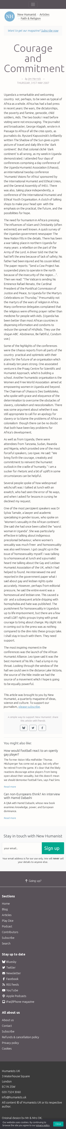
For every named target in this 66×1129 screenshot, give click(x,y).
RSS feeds (12, 984)
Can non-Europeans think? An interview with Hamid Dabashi (32, 796)
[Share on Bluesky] (23, 728)
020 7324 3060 (11, 1092)
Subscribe (8, 937)
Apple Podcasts (16, 996)
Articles (44, 14)
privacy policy (43, 1125)
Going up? (34, 880)
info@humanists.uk (14, 1097)
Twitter (11, 967)
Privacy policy (10, 1042)
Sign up (51, 848)
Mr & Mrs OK (33, 1118)
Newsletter (13, 973)
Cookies (7, 1048)
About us (8, 1020)
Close (58, 1124)
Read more (10, 786)
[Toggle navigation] (33, 4)
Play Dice (7, 920)
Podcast (7, 926)
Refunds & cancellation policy (20, 1037)
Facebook (12, 978)
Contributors (10, 932)
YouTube (12, 990)
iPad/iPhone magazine (20, 1001)
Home (6, 903)
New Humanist (26, 14)
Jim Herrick (34, 78)
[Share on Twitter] (33, 728)
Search (6, 943)
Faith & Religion (31, 18)
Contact (7, 1025)
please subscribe (29, 706)
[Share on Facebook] (42, 728)
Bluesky (11, 961)
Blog (5, 909)
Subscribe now (49, 30)
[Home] (9, 16)
